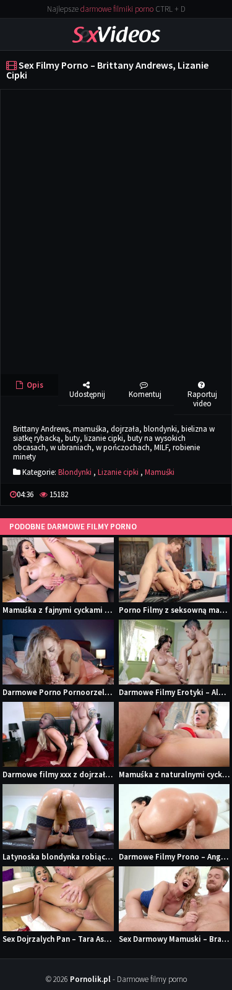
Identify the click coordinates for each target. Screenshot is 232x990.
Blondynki (75, 472)
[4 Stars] (207, 494)
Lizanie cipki (118, 472)
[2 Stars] (187, 494)
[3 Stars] (197, 494)
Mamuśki (159, 472)
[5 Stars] (217, 494)
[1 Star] (178, 494)
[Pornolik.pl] (116, 33)
